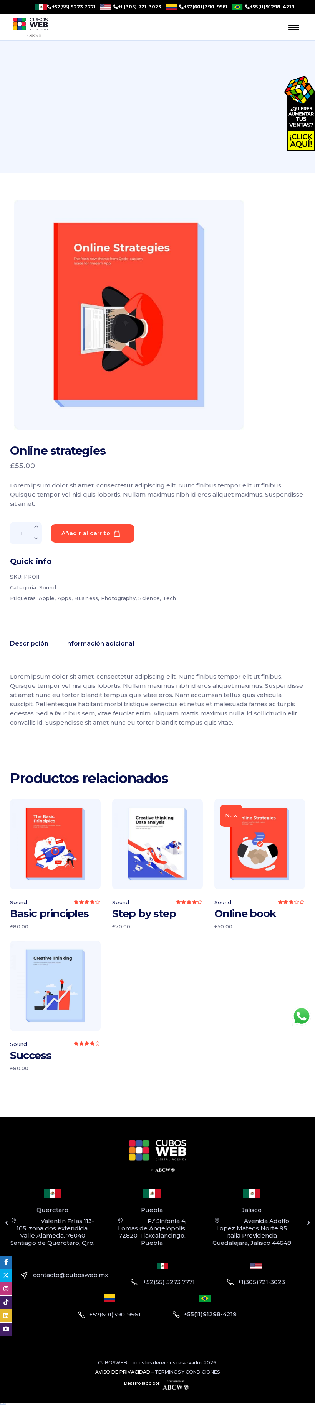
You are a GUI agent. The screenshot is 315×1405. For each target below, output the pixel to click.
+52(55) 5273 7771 (74, 7)
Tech (169, 598)
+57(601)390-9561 (206, 7)
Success (30, 1055)
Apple (47, 598)
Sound (47, 587)
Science (149, 598)
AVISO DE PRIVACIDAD (122, 1372)
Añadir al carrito (85, 533)
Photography (118, 598)
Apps (64, 598)
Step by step (144, 913)
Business (86, 598)
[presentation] (6, 1223)
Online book (245, 913)
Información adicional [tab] (99, 643)
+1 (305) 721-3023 (140, 7)
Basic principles (49, 913)
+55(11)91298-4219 (272, 7)
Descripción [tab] (29, 643)
